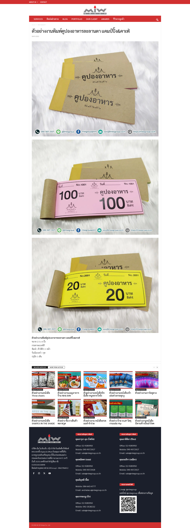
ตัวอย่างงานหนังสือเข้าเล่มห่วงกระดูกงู (120, 394)
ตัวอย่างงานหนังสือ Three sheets (41, 394)
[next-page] (157, 367)
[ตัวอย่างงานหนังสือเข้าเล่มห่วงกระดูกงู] (121, 381)
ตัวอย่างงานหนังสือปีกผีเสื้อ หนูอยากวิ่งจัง (94, 394)
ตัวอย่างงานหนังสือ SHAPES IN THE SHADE (43, 422)
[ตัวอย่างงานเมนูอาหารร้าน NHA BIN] (69, 381)
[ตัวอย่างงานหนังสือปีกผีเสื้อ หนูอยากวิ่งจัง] (95, 381)
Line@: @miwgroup (128, 489)
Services (38, 19)
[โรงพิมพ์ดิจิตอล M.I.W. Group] (95, 10)
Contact (43, 2)
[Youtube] (50, 473)
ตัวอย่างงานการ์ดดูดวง (146, 392)
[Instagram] (39, 473)
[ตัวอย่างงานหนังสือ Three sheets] (43, 381)
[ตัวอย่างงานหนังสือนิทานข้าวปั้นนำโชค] (146, 408)
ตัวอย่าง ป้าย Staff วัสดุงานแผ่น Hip (120, 422)
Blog (65, 19)
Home (33, 25)
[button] (157, 19)
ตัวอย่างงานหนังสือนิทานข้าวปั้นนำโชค (144, 422)
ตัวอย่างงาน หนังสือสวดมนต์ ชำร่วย (94, 422)
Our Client (91, 19)
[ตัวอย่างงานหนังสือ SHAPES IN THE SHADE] (43, 408)
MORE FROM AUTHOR (56, 367)
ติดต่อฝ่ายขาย (53, 19)
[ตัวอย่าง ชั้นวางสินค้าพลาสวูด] (69, 408)
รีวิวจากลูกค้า (118, 19)
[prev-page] (154, 367)
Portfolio (76, 19)
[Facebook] (34, 473)
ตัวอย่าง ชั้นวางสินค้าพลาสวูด (68, 422)
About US (32, 2)
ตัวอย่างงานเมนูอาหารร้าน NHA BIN (68, 394)
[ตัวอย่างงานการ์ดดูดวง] (146, 381)
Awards (105, 19)
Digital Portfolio (37, 390)
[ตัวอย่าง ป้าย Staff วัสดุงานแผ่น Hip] (121, 408)
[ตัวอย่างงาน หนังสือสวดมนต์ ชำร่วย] (95, 408)
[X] (45, 473)
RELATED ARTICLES (40, 367)
